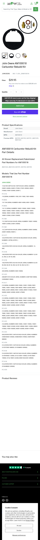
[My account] (32, 3)
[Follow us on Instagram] (7, 500)
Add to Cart (20, 106)
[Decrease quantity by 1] (11, 92)
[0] (35, 3)
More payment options (20, 116)
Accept (19, 525)
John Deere (6, 73)
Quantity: (5, 92)
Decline (19, 530)
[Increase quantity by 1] (21, 92)
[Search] (35, 9)
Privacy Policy (30, 520)
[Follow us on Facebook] (3, 500)
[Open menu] (4, 3)
